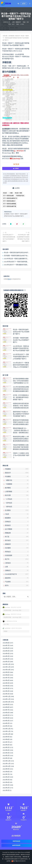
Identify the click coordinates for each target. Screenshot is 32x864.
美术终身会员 (17, 845)
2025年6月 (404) (8, 680)
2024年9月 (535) (8, 704)
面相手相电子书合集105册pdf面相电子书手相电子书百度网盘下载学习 (21, 414)
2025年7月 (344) (8, 677)
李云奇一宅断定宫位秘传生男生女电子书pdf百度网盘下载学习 (21, 332)
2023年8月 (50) (7, 739)
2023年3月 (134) (8, 753)
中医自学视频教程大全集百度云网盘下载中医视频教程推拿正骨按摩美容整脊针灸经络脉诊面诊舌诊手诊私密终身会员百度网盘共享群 (21, 447)
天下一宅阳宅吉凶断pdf (9, 201)
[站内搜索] (18, 4)
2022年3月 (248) (8, 785)
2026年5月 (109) (8, 651)
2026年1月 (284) (8, 661)
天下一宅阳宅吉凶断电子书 (10, 198)
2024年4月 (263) (8, 718)
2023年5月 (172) (8, 747)
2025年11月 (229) (8, 667)
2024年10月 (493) (8, 702)
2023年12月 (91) (8, 728)
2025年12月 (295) (8, 664)
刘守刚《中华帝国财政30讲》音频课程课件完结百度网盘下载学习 (21, 397)
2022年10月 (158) (8, 766)
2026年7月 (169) (8, 645)
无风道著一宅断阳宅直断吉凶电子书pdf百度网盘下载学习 (21, 340)
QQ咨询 (16, 188)
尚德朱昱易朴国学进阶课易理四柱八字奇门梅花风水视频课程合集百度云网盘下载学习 (21, 406)
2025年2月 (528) (8, 691)
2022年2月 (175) (8, 788)
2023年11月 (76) (8, 731)
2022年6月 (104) (8, 777)
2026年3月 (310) (8, 656)
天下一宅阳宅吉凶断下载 (9, 206)
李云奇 (5, 193)
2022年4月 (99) (7, 782)
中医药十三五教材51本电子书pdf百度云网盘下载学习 (21, 455)
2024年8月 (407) (8, 707)
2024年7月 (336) (8, 710)
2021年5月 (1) (7, 790)
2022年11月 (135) (8, 763)
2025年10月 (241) (8, 669)
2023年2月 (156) (8, 755)
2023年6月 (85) (7, 745)
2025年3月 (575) (8, 688)
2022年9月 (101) (8, 769)
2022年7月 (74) (7, 774)
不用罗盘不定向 (20, 195)
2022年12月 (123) (8, 761)
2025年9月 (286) (8, 672)
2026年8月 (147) (8, 643)
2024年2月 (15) (7, 723)
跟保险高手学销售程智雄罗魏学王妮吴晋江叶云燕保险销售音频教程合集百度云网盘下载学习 (21, 422)
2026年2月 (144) (8, 659)
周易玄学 (18, 22)
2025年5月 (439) (8, 683)
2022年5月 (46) (7, 779)
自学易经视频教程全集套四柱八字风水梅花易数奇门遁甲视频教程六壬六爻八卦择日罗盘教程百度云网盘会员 (21, 381)
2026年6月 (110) (8, 648)
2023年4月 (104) (8, 750)
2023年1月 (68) (7, 758)
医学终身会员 (17, 841)
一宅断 (11, 193)
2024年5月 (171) (8, 715)
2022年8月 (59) (7, 771)
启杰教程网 (11, 35)
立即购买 (16, 168)
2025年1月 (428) (8, 694)
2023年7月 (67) (7, 742)
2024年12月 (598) (8, 696)
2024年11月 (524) (8, 699)
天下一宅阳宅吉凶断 (8, 195)
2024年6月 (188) (8, 712)
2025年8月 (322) (8, 675)
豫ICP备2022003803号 (19, 861)
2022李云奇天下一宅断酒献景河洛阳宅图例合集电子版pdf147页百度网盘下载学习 (21, 365)
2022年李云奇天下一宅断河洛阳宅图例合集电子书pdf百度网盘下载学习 (9, 238)
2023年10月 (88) (8, 734)
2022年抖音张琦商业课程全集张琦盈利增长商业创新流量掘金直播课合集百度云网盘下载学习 (21, 389)
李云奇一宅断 (18, 193)
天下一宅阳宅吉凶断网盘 (9, 203)
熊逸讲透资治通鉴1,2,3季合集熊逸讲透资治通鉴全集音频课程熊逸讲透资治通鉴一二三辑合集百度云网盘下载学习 (21, 439)
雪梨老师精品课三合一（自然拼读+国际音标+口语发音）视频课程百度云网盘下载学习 (21, 431)
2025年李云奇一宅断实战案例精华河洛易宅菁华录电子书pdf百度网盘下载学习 (23, 238)
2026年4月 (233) (8, 653)
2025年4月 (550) (8, 686)
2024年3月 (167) (8, 720)
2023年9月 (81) (7, 737)
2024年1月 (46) (7, 726)
